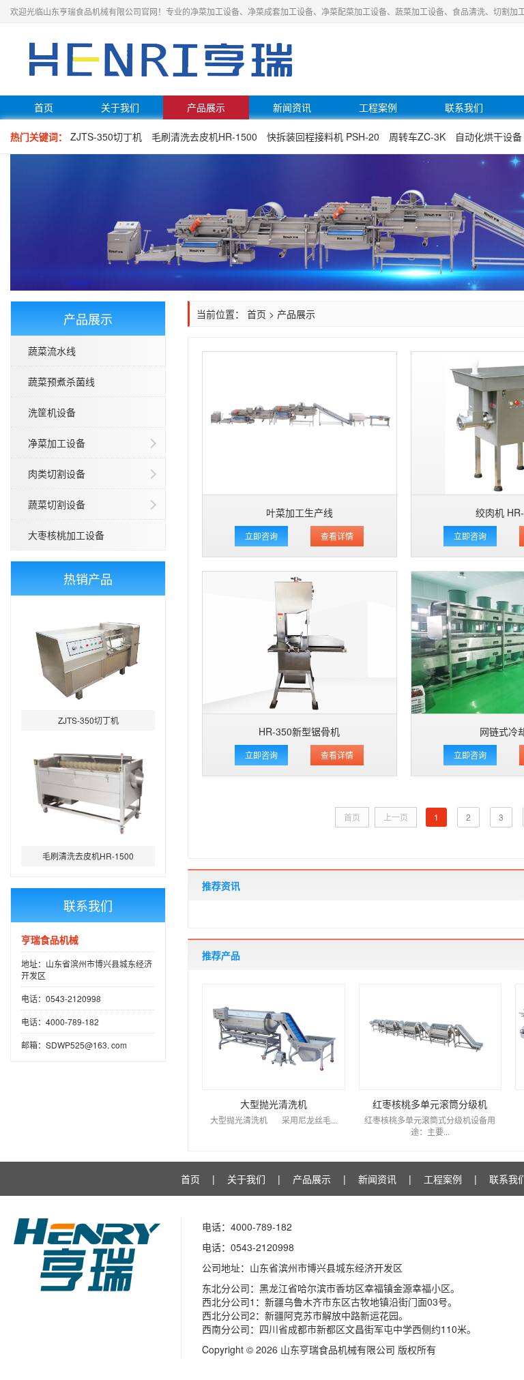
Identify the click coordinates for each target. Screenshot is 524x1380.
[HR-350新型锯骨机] (299, 643)
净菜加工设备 (56, 443)
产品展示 (206, 107)
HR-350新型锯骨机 (299, 731)
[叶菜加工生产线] (299, 423)
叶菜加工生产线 (299, 512)
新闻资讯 (292, 107)
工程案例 (378, 107)
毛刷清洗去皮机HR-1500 (204, 136)
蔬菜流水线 (52, 350)
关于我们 (120, 107)
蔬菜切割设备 (56, 504)
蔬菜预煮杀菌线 (61, 381)
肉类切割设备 (56, 473)
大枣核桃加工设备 (66, 535)
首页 (43, 107)
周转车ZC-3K (417, 136)
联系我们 (464, 107)
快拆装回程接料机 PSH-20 (323, 136)
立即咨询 (261, 536)
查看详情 (337, 536)
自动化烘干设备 (488, 136)
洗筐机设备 (52, 412)
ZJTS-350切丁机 (106, 136)
